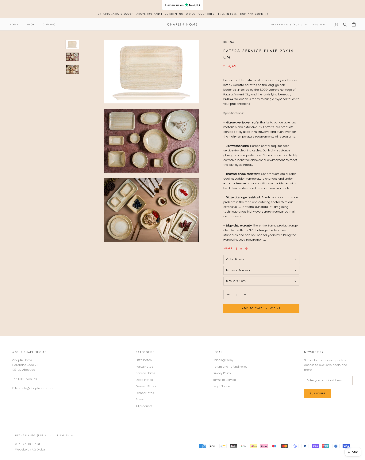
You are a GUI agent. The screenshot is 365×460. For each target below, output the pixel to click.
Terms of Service (224, 380)
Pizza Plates (144, 360)
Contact (50, 24)
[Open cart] (353, 24)
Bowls (140, 399)
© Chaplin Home (28, 444)
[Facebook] (236, 248)
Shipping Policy (223, 360)
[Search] (345, 24)
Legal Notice (221, 386)
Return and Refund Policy (230, 367)
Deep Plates (144, 380)
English (319, 24)
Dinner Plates (145, 393)
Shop (30, 24)
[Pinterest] (246, 248)
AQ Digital (38, 449)
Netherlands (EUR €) (287, 24)
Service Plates (145, 373)
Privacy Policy (222, 373)
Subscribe (318, 393)
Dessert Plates (146, 386)
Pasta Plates (144, 367)
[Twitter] (241, 248)
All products (144, 406)
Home (14, 24)
